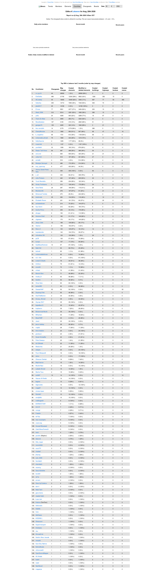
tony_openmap (40, 166)
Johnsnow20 (39, 550)
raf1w (37, 477)
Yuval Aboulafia (40, 181)
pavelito (38, 436)
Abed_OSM (39, 112)
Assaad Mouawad (41, 426)
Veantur (38, 226)
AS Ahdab (39, 556)
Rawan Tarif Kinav (41, 150)
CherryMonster (40, 131)
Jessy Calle (39, 222)
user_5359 (39, 458)
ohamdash (39, 464)
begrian (38, 381)
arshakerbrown (40, 203)
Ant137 (38, 407)
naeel (37, 563)
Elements (68, 6)
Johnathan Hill (40, 235)
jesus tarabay (40, 324)
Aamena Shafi (40, 216)
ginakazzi (39, 334)
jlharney (38, 455)
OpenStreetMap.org (78, 2)
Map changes (63, 89)
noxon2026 (39, 445)
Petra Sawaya (40, 340)
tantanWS (39, 286)
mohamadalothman (42, 254)
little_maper (39, 442)
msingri (38, 410)
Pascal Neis (50, 2)
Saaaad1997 (39, 289)
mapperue (39, 569)
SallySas (38, 103)
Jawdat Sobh (40, 496)
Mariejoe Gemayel (41, 163)
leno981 (38, 474)
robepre (38, 350)
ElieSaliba (39, 96)
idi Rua (38, 416)
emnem (38, 480)
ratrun (37, 356)
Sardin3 (38, 280)
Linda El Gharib (40, 261)
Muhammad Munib (41, 312)
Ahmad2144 (39, 534)
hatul (37, 432)
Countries (77, 6)
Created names (124, 89)
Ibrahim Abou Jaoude (42, 537)
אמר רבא (38, 257)
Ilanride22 (39, 461)
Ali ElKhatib (39, 343)
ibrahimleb (39, 197)
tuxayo (38, 242)
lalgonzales (39, 385)
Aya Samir (39, 207)
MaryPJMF (39, 318)
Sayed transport (41, 525)
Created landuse (115, 89)
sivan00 (38, 267)
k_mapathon (39, 135)
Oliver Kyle (39, 283)
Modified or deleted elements (84, 89)
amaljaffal (39, 397)
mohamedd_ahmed (42, 138)
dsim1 (37, 486)
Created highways (105, 89)
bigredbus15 (39, 305)
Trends (50, 6)
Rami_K (38, 229)
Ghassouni (39, 521)
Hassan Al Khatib (41, 378)
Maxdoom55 (39, 191)
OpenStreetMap (94, 2)
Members (58, 6)
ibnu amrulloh (40, 128)
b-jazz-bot (39, 499)
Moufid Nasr (39, 366)
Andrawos (39, 528)
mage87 (38, 388)
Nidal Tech (39, 490)
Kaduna (38, 502)
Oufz (37, 512)
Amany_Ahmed (40, 299)
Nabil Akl (38, 248)
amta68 (38, 160)
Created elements (72, 89)
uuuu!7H (38, 448)
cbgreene (38, 219)
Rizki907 (38, 394)
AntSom (38, 264)
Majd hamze (39, 362)
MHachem (39, 315)
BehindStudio (40, 547)
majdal (38, 327)
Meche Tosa (39, 372)
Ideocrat (38, 439)
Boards (96, 6)
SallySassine (40, 141)
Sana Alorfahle (40, 470)
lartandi (38, 251)
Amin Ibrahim (40, 331)
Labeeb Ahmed (40, 369)
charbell (38, 451)
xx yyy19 (38, 93)
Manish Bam (40, 273)
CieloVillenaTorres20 (42, 429)
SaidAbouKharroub (41, 245)
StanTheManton (41, 296)
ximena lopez (40, 391)
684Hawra (39, 515)
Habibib (38, 509)
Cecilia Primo (40, 210)
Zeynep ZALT (40, 302)
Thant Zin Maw (40, 119)
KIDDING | (39, 518)
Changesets (87, 6)
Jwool (37, 321)
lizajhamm (39, 308)
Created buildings (95, 89)
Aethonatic (39, 505)
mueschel (39, 144)
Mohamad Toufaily (41, 194)
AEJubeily (39, 100)
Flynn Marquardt (41, 353)
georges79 (39, 125)
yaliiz (37, 115)
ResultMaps (112, 2)
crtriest (38, 270)
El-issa (38, 109)
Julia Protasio (40, 178)
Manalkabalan (40, 122)
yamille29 (39, 147)
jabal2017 (39, 106)
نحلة (37, 531)
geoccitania (39, 493)
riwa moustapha (41, 420)
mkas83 (38, 540)
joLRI (37, 238)
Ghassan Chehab (41, 359)
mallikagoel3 (39, 401)
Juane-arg (39, 423)
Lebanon (76, 11)
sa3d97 (38, 375)
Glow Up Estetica (41, 483)
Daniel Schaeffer (41, 337)
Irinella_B (39, 277)
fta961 (38, 560)
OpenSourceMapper (42, 553)
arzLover (38, 154)
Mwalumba (39, 346)
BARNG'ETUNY (41, 404)
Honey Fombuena (41, 184)
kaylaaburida (40, 232)
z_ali (37, 175)
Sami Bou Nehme (41, 544)
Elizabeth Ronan (41, 200)
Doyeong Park (40, 292)
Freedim (38, 413)
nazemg (38, 467)
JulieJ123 (39, 157)
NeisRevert (39, 566)
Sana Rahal (39, 188)
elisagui (38, 213)
